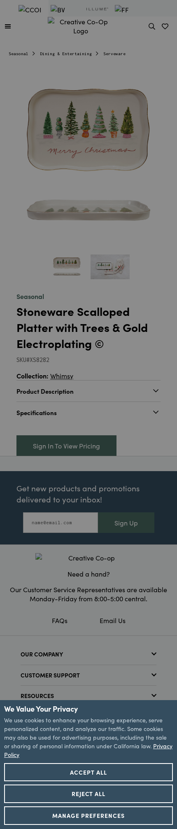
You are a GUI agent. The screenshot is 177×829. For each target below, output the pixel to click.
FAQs (60, 620)
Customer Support (50, 675)
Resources (37, 695)
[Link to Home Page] (81, 24)
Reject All (89, 793)
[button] (8, 26)
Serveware (114, 53)
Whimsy (61, 375)
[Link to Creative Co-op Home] (88, 557)
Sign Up (126, 522)
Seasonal (18, 53)
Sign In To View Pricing (66, 445)
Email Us (113, 620)
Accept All (88, 772)
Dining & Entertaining (66, 53)
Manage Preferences (88, 815)
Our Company (42, 654)
